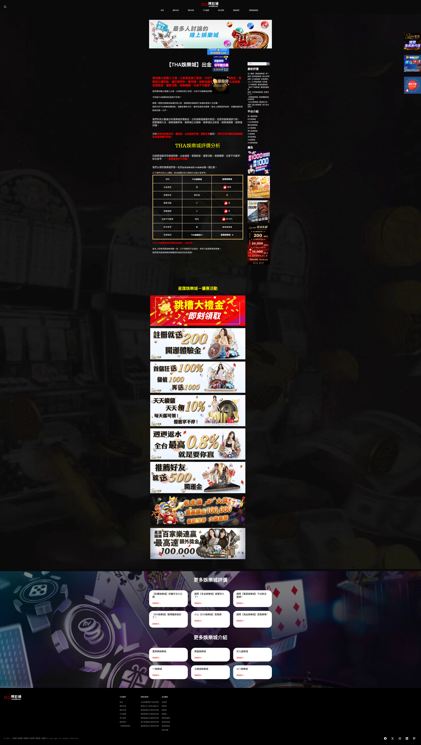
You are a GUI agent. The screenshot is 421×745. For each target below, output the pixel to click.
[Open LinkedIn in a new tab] (407, 738)
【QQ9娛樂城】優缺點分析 (258, 102)
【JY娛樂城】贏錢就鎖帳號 (258, 84)
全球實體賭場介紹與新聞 (150, 702)
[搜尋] (268, 63)
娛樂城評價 (166, 722)
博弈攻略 (191, 10)
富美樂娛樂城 (159, 651)
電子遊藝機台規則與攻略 (150, 722)
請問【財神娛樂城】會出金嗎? (259, 76)
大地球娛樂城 (252, 143)
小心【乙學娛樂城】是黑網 (257, 82)
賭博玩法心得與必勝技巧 (150, 706)
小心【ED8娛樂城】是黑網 (207, 614)
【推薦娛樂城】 (253, 10)
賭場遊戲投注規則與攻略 (150, 710)
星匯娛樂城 (166, 726)
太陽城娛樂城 (201, 669)
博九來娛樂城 (252, 131)
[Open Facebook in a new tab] (385, 738)
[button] (151, 34)
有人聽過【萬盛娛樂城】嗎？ (258, 74)
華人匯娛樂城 (252, 116)
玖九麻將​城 (242, 651)
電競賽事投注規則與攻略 (150, 726)
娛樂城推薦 (166, 718)
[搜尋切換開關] (5, 7)
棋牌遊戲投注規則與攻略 (150, 718)
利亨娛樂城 (252, 119)
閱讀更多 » (156, 603)
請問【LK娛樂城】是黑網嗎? (258, 79)
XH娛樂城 (251, 134)
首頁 (162, 10)
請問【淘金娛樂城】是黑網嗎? (252, 614)
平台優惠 (206, 10)
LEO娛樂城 (252, 128)
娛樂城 (164, 706)
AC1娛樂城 (242, 669)
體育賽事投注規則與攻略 (150, 714)
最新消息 (176, 10)
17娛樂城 (157, 669)
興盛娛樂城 (200, 651)
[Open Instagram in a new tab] (400, 738)
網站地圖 (165, 730)
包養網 (164, 702)
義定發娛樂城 (252, 125)
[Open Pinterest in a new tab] (414, 738)
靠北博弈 (221, 10)
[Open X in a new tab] (392, 738)
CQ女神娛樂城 (253, 122)
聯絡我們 (236, 10)
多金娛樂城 (252, 137)
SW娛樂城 (251, 140)
